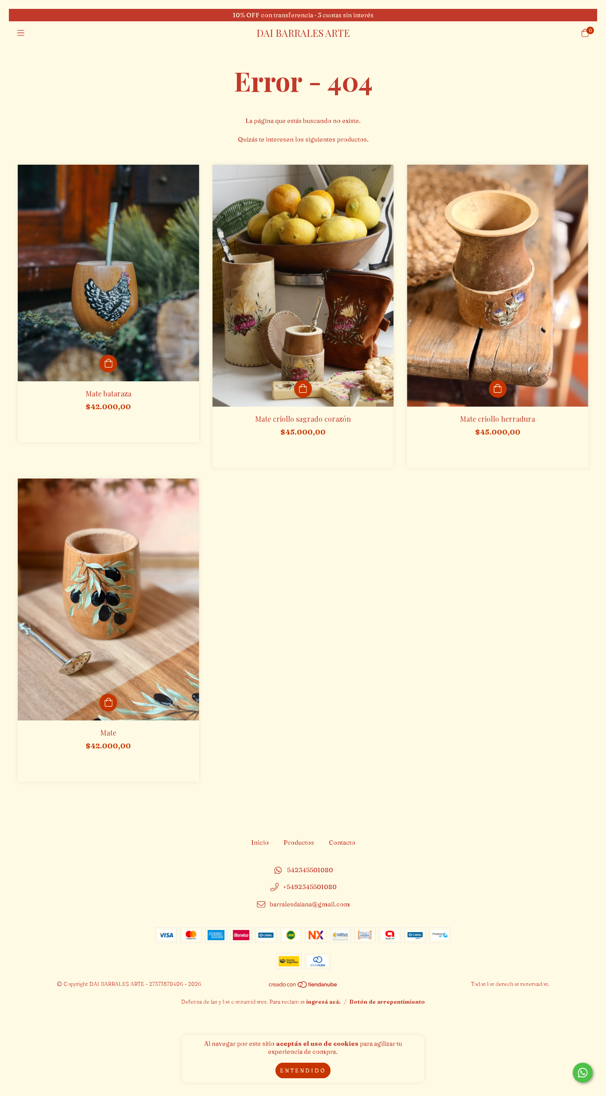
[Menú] (21, 33)
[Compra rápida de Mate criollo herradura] (498, 389)
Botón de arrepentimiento (387, 1001)
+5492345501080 (310, 887)
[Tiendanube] (303, 986)
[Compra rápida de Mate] (108, 703)
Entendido (303, 1070)
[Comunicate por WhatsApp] (583, 1073)
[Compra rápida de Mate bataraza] (108, 363)
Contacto (342, 843)
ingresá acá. (323, 1001)
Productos (298, 843)
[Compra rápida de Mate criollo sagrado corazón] (303, 389)
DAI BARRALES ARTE (303, 33)
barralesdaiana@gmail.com (310, 905)
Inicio (260, 843)
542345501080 (310, 870)
